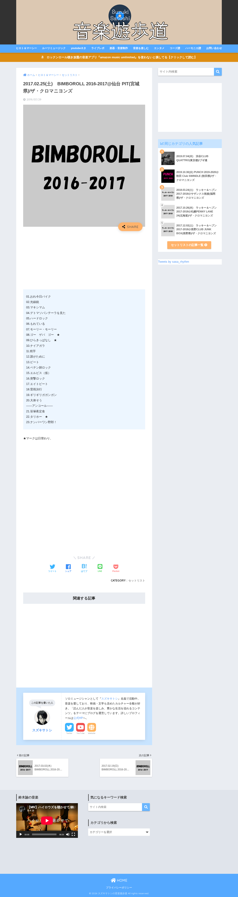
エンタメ (159, 48)
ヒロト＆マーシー (26, 48)
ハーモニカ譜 (193, 48)
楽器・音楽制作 (119, 48)
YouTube (80, 733)
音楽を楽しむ (141, 48)
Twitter (69, 733)
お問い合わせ (214, 48)
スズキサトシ (109, 698)
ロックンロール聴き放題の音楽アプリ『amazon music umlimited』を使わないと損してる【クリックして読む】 (120, 57)
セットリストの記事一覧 (187, 245)
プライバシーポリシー (119, 887)
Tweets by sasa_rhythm (173, 261)
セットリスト (136, 580)
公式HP (78, 717)
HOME (121, 880)
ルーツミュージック (54, 48)
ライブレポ (97, 48)
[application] (47, 820)
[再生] (20, 834)
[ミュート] (68, 834)
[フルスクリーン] (73, 834)
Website (91, 733)
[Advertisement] (84, 259)
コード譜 (175, 48)
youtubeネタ (78, 48)
